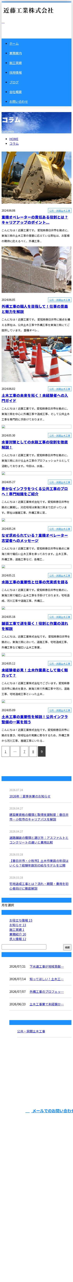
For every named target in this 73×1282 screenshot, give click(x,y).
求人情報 (17, 938)
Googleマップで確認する (20, 1226)
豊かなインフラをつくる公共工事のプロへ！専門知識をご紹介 (35, 491)
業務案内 (15, 53)
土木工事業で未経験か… (47, 1004)
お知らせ (17, 925)
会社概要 (15, 91)
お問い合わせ (18, 101)
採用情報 (15, 72)
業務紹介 (17, 934)
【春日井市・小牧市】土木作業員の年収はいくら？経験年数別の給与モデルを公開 (39, 863)
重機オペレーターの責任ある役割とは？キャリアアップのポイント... (35, 219)
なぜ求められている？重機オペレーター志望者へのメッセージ (35, 538)
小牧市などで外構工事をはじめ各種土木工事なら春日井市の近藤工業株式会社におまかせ (34, 1195)
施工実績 (15, 62)
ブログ (14, 82)
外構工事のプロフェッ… (47, 991)
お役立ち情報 (20, 920)
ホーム (14, 43)
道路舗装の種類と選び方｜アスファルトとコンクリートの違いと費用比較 (39, 840)
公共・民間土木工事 (59, 210)
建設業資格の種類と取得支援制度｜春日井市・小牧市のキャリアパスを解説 (39, 817)
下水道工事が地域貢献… (47, 966)
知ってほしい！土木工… (47, 979)
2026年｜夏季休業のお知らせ (30, 796)
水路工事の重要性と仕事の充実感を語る (35, 581)
